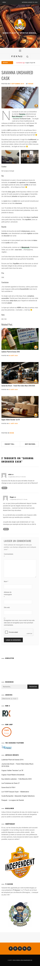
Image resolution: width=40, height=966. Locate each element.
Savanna (22, 114)
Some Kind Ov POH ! (8, 787)
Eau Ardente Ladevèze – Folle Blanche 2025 (16, 779)
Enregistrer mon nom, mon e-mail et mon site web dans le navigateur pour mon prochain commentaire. (19, 622)
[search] (27, 57)
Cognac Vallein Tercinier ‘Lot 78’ (10, 419)
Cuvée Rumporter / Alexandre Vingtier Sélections (18, 796)
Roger (30, 83)
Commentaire (8, 555)
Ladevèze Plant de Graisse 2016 (10, 351)
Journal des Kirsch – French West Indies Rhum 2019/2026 (18, 385)
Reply (4, 487)
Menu (4, 2)
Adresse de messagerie (8, 594)
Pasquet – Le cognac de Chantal (12, 800)
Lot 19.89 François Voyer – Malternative (15, 792)
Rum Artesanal (17, 116)
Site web (7, 607)
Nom (6, 581)
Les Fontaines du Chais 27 (10, 783)
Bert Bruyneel (30, 444)
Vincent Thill (9, 444)
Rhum (12, 433)
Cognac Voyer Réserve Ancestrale (12, 775)
